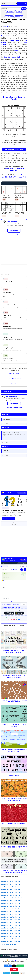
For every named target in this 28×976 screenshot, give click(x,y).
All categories (16, 604)
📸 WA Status (15, 972)
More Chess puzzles (6, 604)
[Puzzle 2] (12, 601)
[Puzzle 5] (16, 601)
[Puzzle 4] (15, 601)
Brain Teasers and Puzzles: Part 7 (11, 898)
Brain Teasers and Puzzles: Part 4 (11, 889)
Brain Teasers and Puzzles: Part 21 (11, 936)
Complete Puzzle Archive (8, 944)
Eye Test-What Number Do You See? (14, 823)
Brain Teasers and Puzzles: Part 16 (11, 922)
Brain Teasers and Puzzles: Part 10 (11, 906)
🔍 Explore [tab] (23, 566)
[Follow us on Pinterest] (9, 619)
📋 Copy (22, 973)
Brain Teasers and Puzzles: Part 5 (11, 892)
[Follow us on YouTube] (11, 619)
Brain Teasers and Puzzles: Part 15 (11, 920)
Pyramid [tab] (17, 566)
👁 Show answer (6, 598)
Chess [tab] (4, 566)
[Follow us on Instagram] (14, 619)
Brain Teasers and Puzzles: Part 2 (11, 884)
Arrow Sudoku (15, 40)
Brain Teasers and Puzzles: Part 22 (11, 939)
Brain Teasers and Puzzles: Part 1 (11, 881)
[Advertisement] (14, 250)
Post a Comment (14, 230)
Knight (4, 594)
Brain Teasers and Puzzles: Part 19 (11, 931)
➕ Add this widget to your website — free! (11, 607)
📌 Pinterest (14, 969)
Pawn (4, 583)
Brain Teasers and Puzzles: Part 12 (11, 911)
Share (24, 604)
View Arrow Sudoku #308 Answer (13, 149)
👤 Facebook (8, 965)
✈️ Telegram (6, 972)
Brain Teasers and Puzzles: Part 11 (11, 909)
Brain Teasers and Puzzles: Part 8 (11, 900)
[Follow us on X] (16, 619)
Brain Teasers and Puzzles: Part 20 (11, 933)
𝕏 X (14, 965)
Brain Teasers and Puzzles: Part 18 (11, 928)
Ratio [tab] (11, 566)
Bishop (4, 587)
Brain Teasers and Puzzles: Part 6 (11, 895)
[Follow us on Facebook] (19, 619)
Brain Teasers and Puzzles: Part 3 (11, 887)
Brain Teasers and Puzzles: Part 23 (11, 941)
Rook (4, 591)
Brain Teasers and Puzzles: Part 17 (11, 925)
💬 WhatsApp (20, 965)
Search (24, 8)
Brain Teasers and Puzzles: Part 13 (11, 914)
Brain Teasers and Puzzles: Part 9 (11, 903)
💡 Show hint (4, 580)
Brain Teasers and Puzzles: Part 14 (11, 917)
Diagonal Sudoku (7, 36)
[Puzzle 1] (11, 601)
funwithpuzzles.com (16, 622)
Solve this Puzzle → (8, 518)
